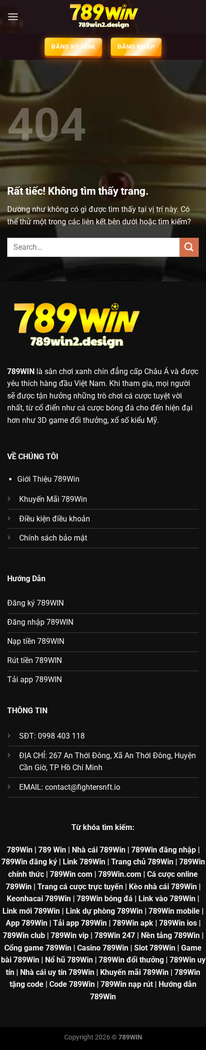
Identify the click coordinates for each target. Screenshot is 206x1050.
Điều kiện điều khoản (54, 518)
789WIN (20, 371)
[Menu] (13, 16)
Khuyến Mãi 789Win (53, 499)
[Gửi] (189, 247)
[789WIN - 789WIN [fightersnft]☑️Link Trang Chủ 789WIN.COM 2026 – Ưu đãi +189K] (103, 16)
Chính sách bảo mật (53, 537)
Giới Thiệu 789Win (48, 479)
